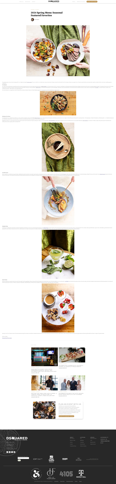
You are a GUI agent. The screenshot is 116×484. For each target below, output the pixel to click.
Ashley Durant (43, 86)
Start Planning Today (66, 416)
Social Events (82, 444)
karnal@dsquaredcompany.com (92, 459)
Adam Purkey (38, 87)
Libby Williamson (52, 120)
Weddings (82, 440)
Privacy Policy (62, 481)
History (71, 442)
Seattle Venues (93, 444)
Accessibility (104, 437)
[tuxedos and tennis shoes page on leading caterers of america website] (37, 459)
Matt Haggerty (37, 19)
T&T (81, 438)
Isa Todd (96, 87)
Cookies (76, 481)
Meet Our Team (72, 440)
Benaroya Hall (92, 442)
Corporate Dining (73, 445)
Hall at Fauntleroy (93, 438)
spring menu (29, 82)
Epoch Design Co (50, 481)
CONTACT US (104, 439)
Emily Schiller (85, 120)
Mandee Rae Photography (7, 338)
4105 (91, 440)
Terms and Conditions (69, 481)
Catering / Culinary (35, 367)
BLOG (102, 442)
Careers (71, 444)
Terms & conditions (105, 441)
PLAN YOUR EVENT (92, 1)
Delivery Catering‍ (83, 445)
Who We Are (72, 438)
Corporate (82, 442)
